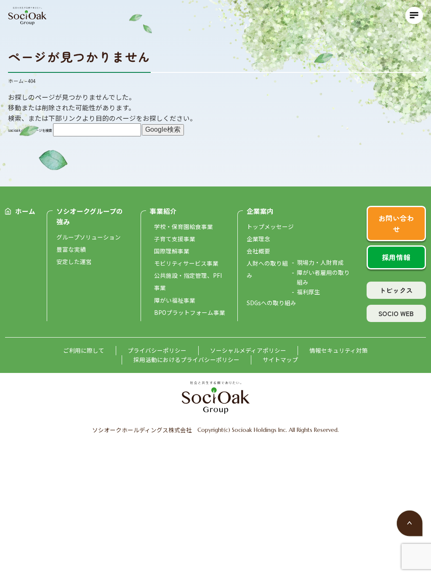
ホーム (25, 211)
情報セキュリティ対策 (338, 350)
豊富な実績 (71, 249)
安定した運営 (74, 261)
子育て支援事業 (174, 238)
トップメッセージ (270, 226)
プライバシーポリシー (157, 350)
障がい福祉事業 (174, 300)
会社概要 (258, 251)
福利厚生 (308, 292)
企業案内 (260, 211)
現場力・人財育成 (320, 262)
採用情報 (396, 257)
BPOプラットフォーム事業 (189, 312)
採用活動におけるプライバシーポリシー (186, 359)
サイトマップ (280, 359)
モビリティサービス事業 (186, 263)
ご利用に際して (83, 350)
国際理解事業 (171, 251)
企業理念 (258, 238)
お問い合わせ (396, 223)
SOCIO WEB (396, 313)
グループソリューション (88, 237)
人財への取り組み (267, 269)
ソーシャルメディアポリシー (248, 350)
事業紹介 (163, 211)
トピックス (396, 290)
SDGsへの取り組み (271, 302)
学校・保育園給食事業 (183, 226)
